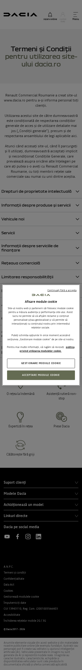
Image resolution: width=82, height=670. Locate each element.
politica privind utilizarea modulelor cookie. (47, 349)
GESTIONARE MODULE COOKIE (41, 363)
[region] (41, 335)
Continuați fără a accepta (62, 290)
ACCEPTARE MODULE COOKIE (41, 375)
